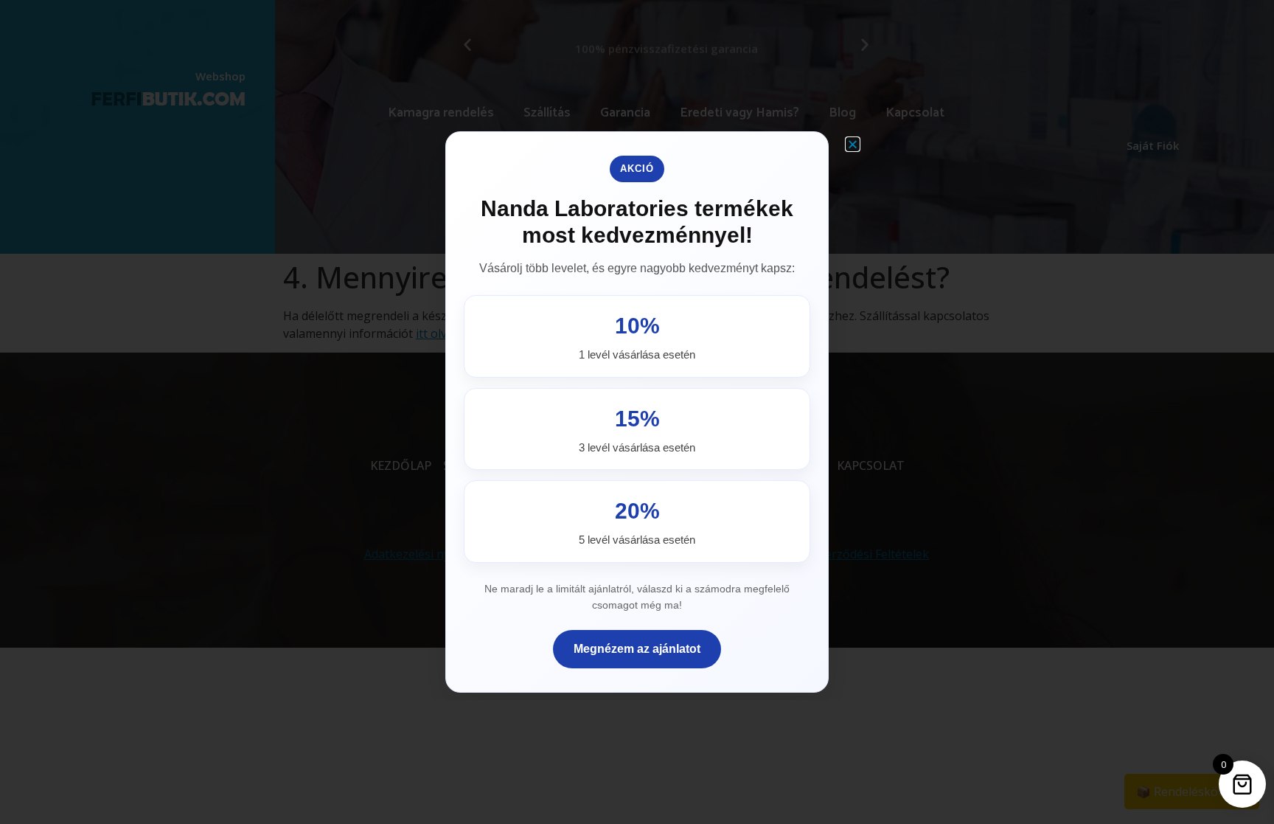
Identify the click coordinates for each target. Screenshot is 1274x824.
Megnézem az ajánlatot (637, 649)
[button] (852, 144)
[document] (637, 412)
